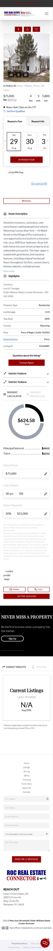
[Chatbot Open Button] (45, 943)
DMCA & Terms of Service (34, 947)
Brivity (24, 943)
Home (26, 763)
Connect (26, 792)
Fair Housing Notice (26, 3)
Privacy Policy (14, 947)
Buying (27, 771)
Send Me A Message (26, 859)
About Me (26, 788)
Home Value (26, 784)
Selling (26, 775)
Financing (26, 780)
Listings (26, 767)
